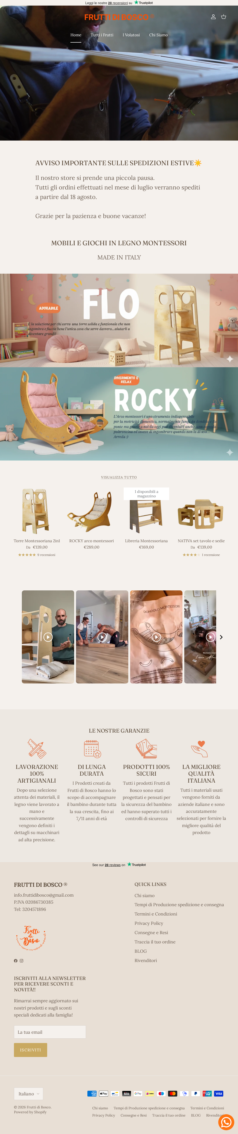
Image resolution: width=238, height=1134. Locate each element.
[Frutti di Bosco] (119, 16)
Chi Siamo (158, 34)
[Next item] (221, 637)
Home (75, 34)
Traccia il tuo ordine (155, 942)
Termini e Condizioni (156, 914)
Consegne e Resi (151, 932)
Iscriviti (30, 1050)
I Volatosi (131, 34)
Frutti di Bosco (39, 1107)
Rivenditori (146, 960)
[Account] (212, 17)
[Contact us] (226, 1122)
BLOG (141, 951)
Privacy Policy (149, 923)
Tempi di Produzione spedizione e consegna (179, 904)
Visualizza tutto (119, 477)
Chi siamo (145, 895)
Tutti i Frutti (102, 34)
